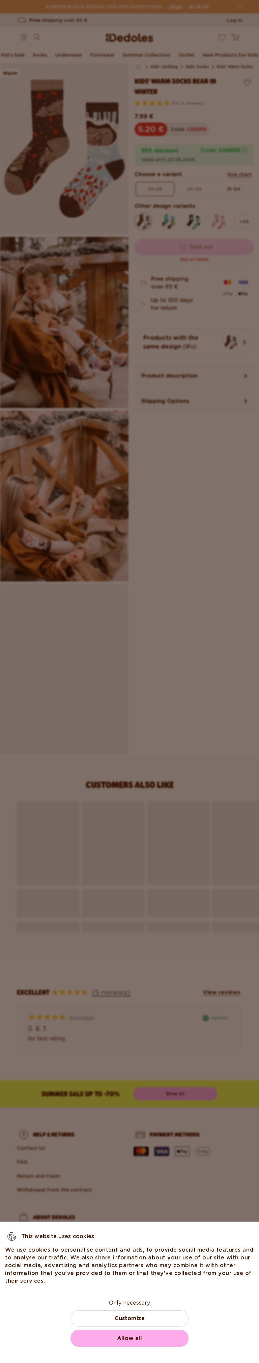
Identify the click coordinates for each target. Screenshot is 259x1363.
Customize (130, 1318)
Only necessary (129, 1303)
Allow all (129, 1338)
